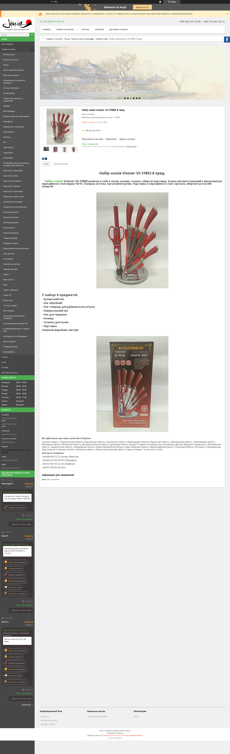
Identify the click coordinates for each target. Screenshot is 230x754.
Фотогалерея (7, 44)
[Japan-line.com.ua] (17, 23)
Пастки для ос (9, 227)
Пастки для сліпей (10, 212)
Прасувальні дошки (11, 264)
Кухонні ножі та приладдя (82, 39)
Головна (47, 29)
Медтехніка (8, 279)
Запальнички (9, 93)
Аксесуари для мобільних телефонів (14, 317)
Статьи (5, 357)
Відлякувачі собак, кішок (13, 196)
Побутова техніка (11, 59)
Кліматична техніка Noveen (15, 207)
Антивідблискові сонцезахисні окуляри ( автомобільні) (16, 164)
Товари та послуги (65, 29)
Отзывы (5, 367)
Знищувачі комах (10, 243)
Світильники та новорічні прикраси (14, 81)
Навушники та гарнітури (13, 126)
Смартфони (8, 152)
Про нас (85, 29)
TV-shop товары (10, 305)
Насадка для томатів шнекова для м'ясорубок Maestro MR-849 (17, 497)
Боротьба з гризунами (12, 170)
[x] (46, 159)
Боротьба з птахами (12, 181)
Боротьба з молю (10, 176)
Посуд (5, 65)
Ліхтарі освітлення (11, 88)
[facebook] (43, 159)
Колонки (7, 137)
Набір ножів (54, 181)
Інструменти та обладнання (15, 336)
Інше (5, 285)
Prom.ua (128, 731)
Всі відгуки (26, 704)
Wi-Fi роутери (9, 54)
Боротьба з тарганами (13, 191)
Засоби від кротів (10, 222)
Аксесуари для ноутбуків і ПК (15, 323)
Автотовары (8, 310)
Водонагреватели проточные (16, 248)
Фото (137, 716)
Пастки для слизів (10, 217)
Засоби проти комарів (12, 202)
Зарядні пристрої (10, 269)
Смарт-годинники (10, 290)
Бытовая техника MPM (97, 716)
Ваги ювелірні (9, 111)
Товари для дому (10, 238)
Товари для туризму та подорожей (13, 99)
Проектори (8, 300)
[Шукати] (32, 35)
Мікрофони (8, 121)
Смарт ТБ (7, 295)
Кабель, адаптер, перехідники (16, 116)
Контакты (45, 716)
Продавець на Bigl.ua (115, 733)
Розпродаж (8, 158)
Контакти (99, 29)
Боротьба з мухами (11, 186)
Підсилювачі (8, 132)
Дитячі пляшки (9, 341)
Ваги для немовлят (11, 75)
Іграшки (6, 106)
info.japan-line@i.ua (10, 460)
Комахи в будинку (11, 233)
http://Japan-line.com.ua (11, 468)
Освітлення (8, 147)
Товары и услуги (8, 49)
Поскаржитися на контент (111, 735)
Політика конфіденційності (133, 735)
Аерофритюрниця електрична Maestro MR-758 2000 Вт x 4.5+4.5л (16, 551)
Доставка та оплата (118, 29)
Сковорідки (8, 259)
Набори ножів (102, 39)
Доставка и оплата (10, 372)
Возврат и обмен (48, 724)
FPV (4, 142)
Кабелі (6, 274)
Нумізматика (8, 352)
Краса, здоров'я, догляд (13, 70)
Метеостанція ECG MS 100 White (15, 640)
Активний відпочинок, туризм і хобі (16, 329)
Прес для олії (8, 253)
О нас (4, 362)
